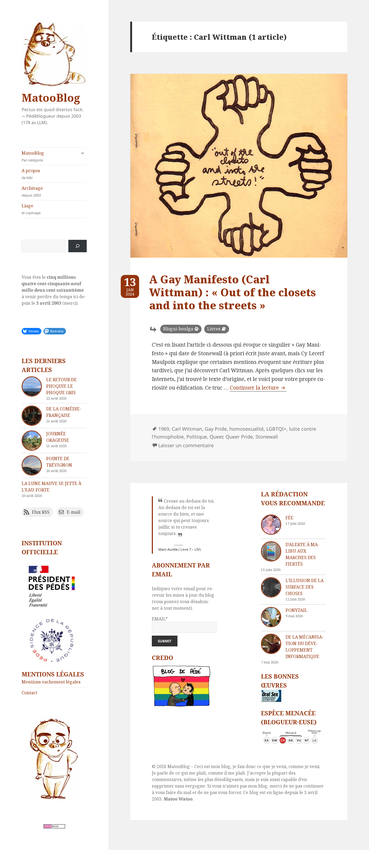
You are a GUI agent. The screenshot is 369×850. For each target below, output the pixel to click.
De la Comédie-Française (63, 412)
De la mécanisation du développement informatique (305, 646)
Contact (29, 693)
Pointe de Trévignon (59, 462)
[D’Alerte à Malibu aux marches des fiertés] (271, 551)
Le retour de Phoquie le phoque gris (61, 386)
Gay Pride (216, 429)
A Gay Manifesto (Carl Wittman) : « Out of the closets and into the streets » (232, 292)
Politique (196, 436)
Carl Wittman (187, 429)
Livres (213, 329)
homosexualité (246, 429)
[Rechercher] (77, 246)
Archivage (32, 191)
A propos (31, 174)
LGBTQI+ (276, 429)
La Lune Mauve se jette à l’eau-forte (51, 486)
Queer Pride (239, 436)
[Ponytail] (271, 617)
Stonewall (267, 436)
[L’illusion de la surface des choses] (271, 587)
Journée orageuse (57, 437)
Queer (216, 436)
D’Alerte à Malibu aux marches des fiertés (302, 554)
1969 (163, 429)
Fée (289, 518)
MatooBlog (51, 97)
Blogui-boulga (178, 329)
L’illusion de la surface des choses (305, 586)
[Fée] (271, 524)
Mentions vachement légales (51, 682)
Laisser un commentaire (186, 445)
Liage (31, 209)
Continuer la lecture (258, 387)
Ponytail (296, 610)
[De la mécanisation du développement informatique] (271, 644)
